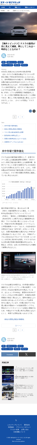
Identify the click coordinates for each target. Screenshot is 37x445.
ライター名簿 (14, 429)
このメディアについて (14, 425)
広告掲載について (19, 432)
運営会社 (27, 425)
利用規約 (11, 427)
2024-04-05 (10, 55)
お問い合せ (24, 429)
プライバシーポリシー (23, 427)
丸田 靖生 (10, 56)
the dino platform (20, 441)
